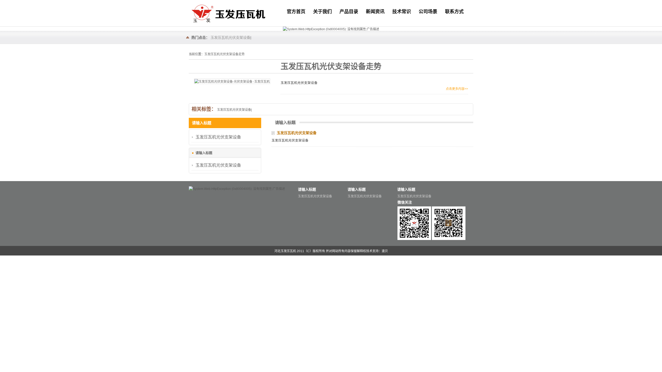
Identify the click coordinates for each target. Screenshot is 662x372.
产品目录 (349, 11)
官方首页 (296, 11)
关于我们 (322, 11)
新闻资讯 (375, 11)
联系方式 (454, 11)
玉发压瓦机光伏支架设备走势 (224, 54)
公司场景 (428, 11)
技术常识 (401, 11)
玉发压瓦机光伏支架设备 (230, 37)
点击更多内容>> (457, 89)
